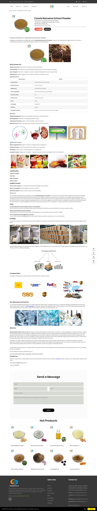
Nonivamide (34, 6)
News (68, 6)
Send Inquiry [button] (39, 29)
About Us (18, 6)
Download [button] (47, 29)
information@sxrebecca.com (17, 1)
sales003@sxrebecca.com (81, 499)
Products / (15, 10)
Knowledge (75, 6)
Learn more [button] (36, 508)
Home (11, 6)
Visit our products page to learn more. (19, 496)
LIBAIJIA (13, 40)
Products (26, 6)
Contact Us (84, 6)
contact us (58, 359)
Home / (10, 10)
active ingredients (30, 306)
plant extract (22, 304)
